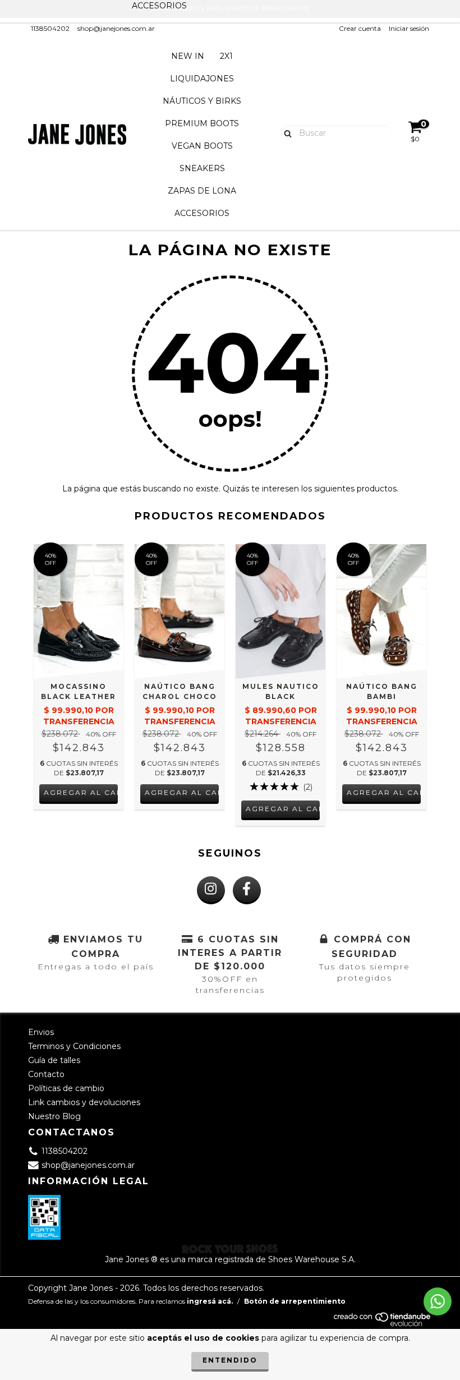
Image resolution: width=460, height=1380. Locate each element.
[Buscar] (285, 132)
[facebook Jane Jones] (247, 890)
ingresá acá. (210, 1301)
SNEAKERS (202, 168)
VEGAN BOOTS (202, 146)
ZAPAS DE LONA (202, 191)
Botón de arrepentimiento (295, 1301)
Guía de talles (54, 1060)
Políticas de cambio (66, 1088)
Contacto (46, 1074)
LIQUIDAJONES (202, 78)
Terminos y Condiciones (74, 1046)
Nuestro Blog (54, 1116)
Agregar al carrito (81, 792)
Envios (41, 1032)
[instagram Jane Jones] (211, 890)
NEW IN (187, 56)
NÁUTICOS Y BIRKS (202, 101)
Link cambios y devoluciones (84, 1102)
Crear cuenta (360, 28)
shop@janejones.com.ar (116, 28)
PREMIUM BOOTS (202, 123)
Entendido (230, 1360)
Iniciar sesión (409, 28)
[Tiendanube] (383, 1324)
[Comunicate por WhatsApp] (438, 1301)
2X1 (226, 56)
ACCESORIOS (201, 213)
